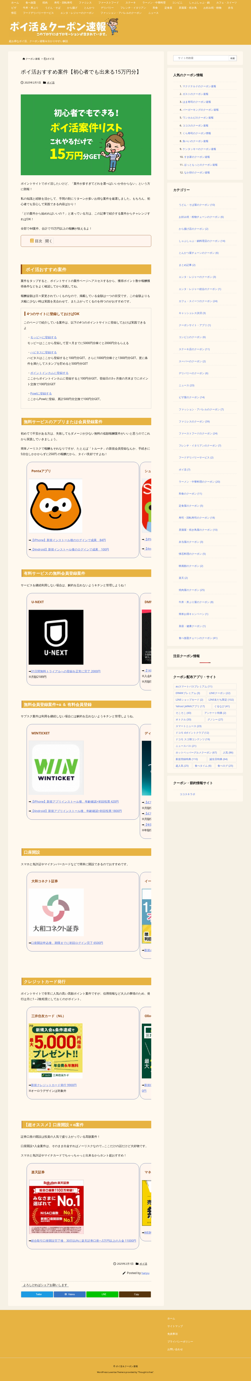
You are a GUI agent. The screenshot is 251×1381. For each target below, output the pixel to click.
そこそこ (183, 713)
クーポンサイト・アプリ (195, 325)
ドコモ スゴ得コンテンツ (193, 739)
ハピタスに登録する (43, 352)
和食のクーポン (190, 493)
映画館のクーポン (191, 566)
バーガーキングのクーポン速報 (201, 109)
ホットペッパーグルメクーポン (196, 752)
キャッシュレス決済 (192, 313)
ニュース (186, 385)
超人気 (182, 765)
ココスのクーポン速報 (195, 125)
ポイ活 (50, 58)
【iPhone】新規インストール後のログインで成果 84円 (68, 540)
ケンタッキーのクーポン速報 (199, 149)
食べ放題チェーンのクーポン (198, 638)
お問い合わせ (175, 1349)
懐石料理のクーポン (192, 553)
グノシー (215, 719)
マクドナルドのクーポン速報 (199, 86)
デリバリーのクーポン (193, 373)
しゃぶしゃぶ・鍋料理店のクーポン (202, 241)
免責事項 (172, 1333)
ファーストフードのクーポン (198, 433)
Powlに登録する (41, 393)
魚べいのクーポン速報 (195, 141)
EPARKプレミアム (188, 693)
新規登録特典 (187, 759)
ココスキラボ (187, 794)
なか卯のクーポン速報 (197, 172)
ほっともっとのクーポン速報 (201, 164)
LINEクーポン (219, 693)
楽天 (183, 577)
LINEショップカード (189, 699)
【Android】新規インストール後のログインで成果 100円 (70, 549)
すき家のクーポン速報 (197, 157)
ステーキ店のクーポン (194, 349)
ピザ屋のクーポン (192, 397)
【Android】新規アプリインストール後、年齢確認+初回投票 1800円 (76, 811)
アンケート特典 (215, 713)
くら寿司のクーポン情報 (197, 133)
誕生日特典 (218, 759)
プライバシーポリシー (180, 1341)
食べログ (225, 765)
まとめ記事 (187, 265)
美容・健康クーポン (192, 626)
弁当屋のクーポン (191, 542)
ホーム (171, 1318)
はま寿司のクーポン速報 (197, 101)
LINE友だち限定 (221, 699)
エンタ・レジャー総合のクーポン (200, 289)
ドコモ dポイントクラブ (192, 732)
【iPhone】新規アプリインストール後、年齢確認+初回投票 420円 (75, 801)
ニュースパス (186, 746)
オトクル (183, 719)
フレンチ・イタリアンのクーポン (200, 445)
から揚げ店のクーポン (193, 228)
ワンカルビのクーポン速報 (198, 117)
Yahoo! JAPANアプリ (190, 706)
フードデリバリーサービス (196, 457)
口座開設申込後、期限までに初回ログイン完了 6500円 (67, 943)
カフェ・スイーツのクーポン (198, 301)
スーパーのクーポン (192, 361)
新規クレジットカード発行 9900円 (54, 1085)
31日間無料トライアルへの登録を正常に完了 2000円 (66, 671)
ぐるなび (222, 706)
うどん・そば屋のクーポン (197, 204)
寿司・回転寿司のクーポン (197, 517)
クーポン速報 (33, 58)
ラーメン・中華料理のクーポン (199, 481)
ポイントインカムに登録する (49, 373)
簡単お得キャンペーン (193, 614)
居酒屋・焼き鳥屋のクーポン (198, 529)
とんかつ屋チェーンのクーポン (198, 253)
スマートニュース (188, 726)
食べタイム (203, 765)
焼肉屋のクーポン (192, 590)
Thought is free (145, 1372)
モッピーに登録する (43, 337)
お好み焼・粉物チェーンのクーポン (201, 217)
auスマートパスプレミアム (194, 686)
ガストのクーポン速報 (195, 94)
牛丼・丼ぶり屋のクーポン (196, 602)
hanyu (145, 1273)
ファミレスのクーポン (194, 421)
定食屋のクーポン (191, 505)
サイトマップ (175, 1326)
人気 (228, 752)
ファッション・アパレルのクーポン (201, 409)
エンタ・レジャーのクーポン (197, 277)
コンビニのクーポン (192, 337)
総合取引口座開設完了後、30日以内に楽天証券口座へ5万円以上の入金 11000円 (83, 1241)
